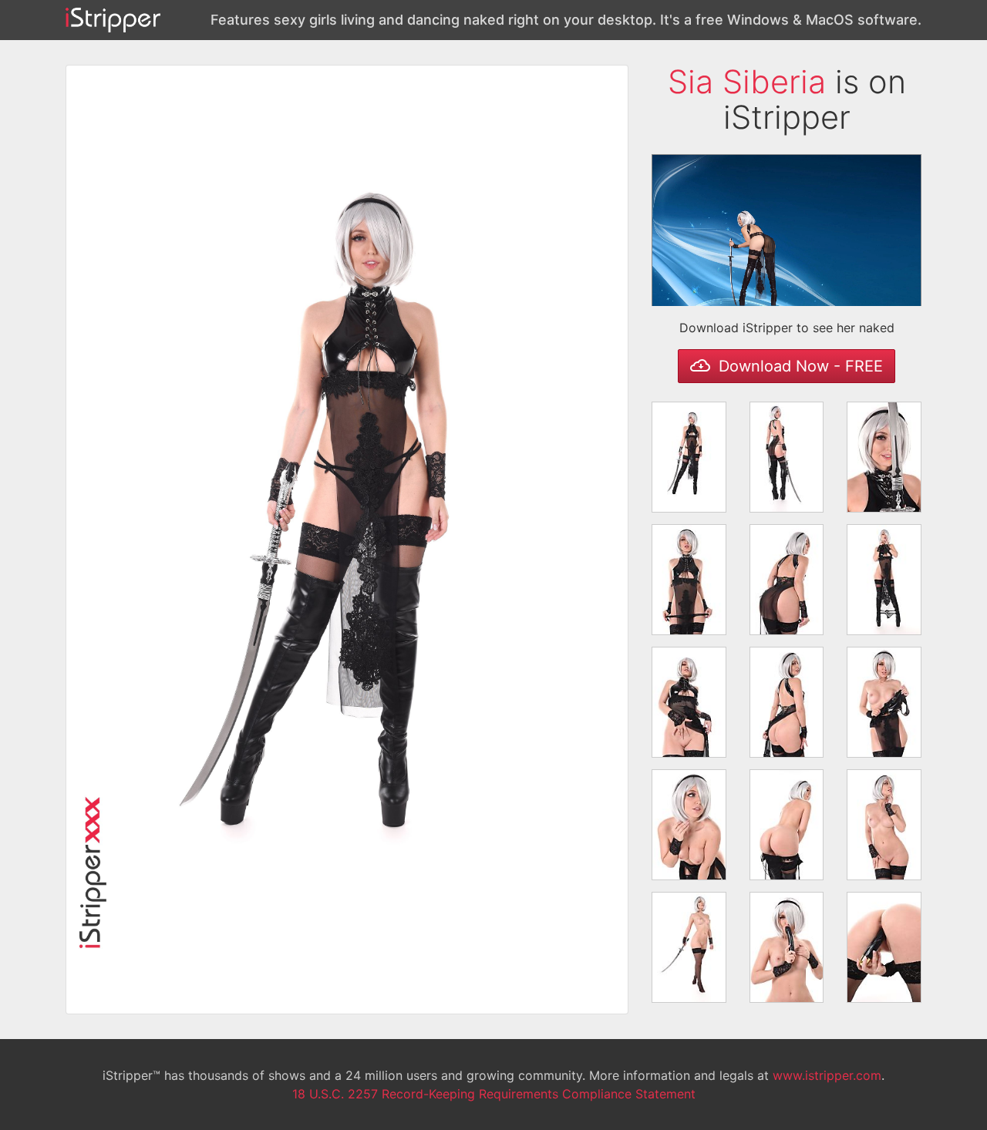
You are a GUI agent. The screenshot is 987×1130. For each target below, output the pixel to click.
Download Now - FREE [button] (798, 366)
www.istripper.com (827, 1075)
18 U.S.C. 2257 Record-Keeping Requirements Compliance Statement (494, 1093)
